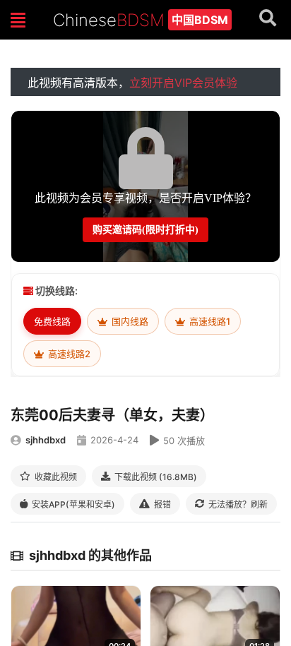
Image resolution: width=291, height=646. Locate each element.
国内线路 (128, 321)
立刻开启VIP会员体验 (183, 83)
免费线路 (52, 321)
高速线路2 (68, 353)
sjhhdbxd (45, 439)
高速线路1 (208, 321)
